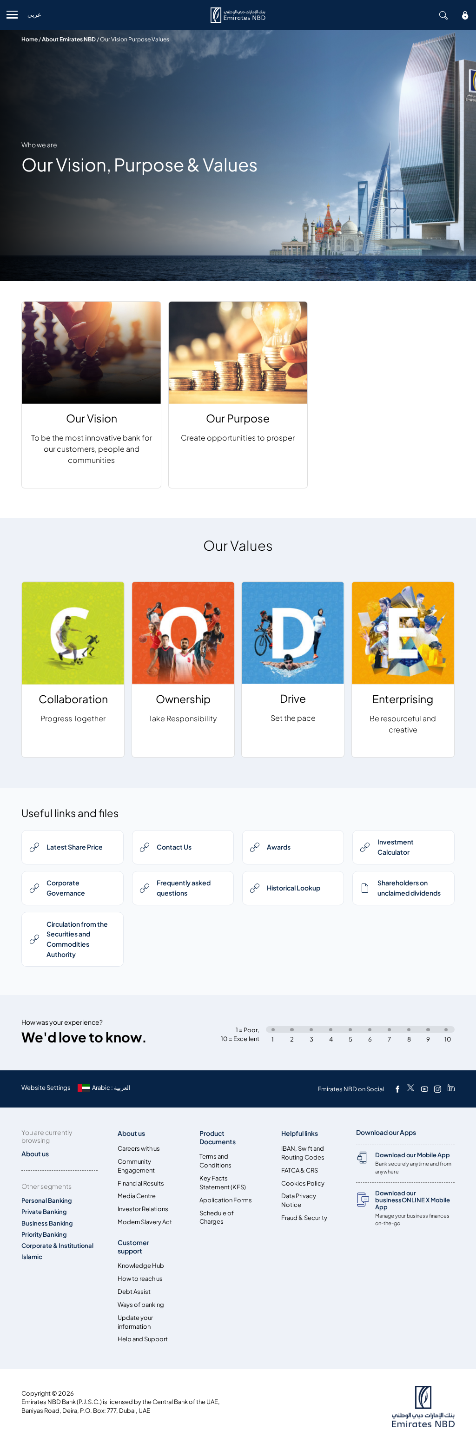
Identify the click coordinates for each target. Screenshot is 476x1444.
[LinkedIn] (451, 1089)
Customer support (133, 1246)
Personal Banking (46, 1200)
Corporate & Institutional (57, 1245)
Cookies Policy (302, 1183)
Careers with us (139, 1148)
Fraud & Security (304, 1217)
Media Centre (137, 1196)
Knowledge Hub (141, 1265)
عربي (34, 14)
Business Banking (47, 1223)
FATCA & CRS (299, 1170)
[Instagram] (437, 1089)
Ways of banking (141, 1304)
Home (29, 39)
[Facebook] (397, 1089)
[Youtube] (424, 1089)
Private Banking (44, 1211)
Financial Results (141, 1183)
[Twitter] (410, 1089)
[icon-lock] (465, 15)
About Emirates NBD (69, 39)
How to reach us (140, 1278)
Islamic (31, 1256)
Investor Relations (143, 1209)
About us (131, 1133)
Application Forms (225, 1200)
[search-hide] (443, 15)
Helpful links (299, 1133)
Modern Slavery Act (145, 1222)
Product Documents (217, 1137)
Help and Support (143, 1339)
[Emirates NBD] (238, 15)
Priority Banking (44, 1234)
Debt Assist (134, 1291)
